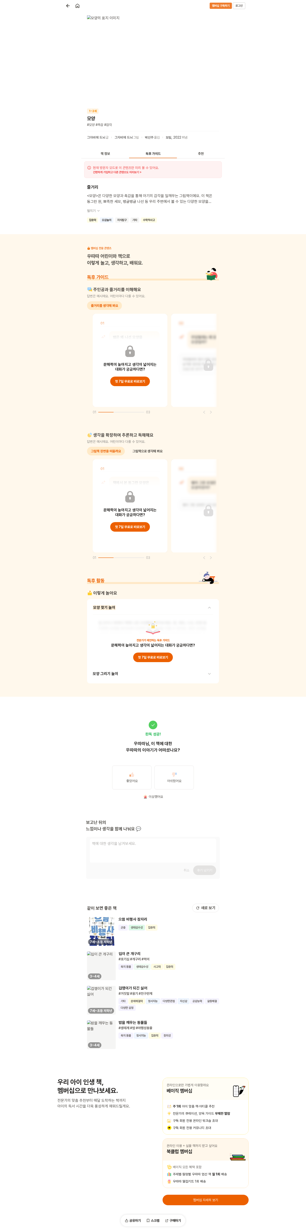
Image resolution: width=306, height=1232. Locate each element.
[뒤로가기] (68, 6)
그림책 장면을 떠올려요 (106, 451)
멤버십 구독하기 (221, 5)
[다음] (210, 412)
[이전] (204, 412)
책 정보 (105, 154)
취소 (186, 870)
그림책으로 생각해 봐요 (147, 451)
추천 (201, 154)
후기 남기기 (204, 870)
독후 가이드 (153, 154)
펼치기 (91, 211)
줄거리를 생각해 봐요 (104, 306)
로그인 (239, 5)
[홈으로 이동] (77, 6)
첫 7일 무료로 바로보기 (130, 381)
